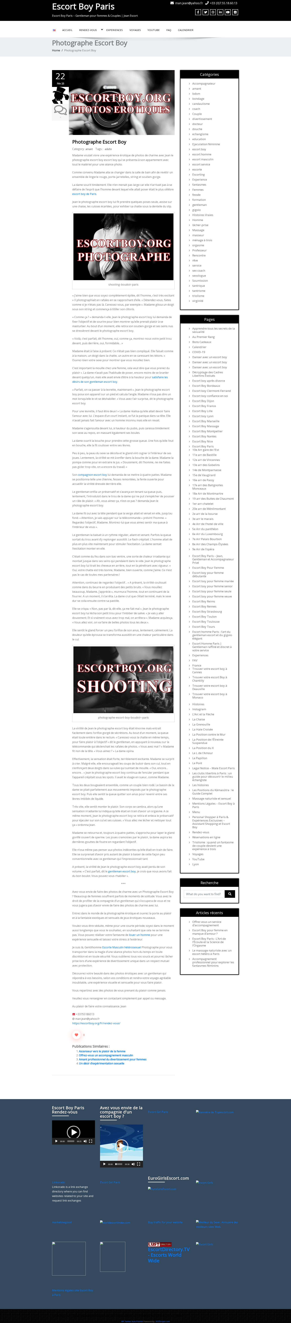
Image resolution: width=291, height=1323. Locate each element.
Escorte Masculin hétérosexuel (121, 947)
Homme (197, 220)
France (196, 665)
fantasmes (199, 184)
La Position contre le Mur (208, 734)
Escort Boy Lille (202, 411)
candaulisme (201, 103)
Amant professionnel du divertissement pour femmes (113, 1059)
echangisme (200, 134)
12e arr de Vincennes (206, 460)
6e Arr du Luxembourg (207, 534)
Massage (198, 230)
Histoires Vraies (202, 215)
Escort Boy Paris (83, 6)
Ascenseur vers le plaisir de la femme (102, 1051)
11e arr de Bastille (204, 455)
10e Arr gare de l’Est (205, 450)
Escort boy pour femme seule (211, 591)
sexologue (199, 275)
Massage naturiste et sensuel (211, 798)
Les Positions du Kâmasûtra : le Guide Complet (213, 791)
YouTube (154, 30)
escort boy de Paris (84, 194)
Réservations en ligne (206, 837)
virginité (197, 301)
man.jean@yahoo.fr (189, 3)
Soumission (200, 280)
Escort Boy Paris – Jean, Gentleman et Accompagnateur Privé (213, 559)
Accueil (67, 30)
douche (197, 129)
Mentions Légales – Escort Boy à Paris (213, 805)
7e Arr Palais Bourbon (207, 539)
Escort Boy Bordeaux (206, 385)
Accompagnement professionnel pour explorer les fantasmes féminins (213, 962)
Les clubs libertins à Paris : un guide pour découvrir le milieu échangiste (212, 777)
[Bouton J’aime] (76, 1035)
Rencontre (199, 255)
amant (89, 149)
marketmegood (62, 1222)
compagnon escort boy (92, 475)
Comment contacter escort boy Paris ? (161, 1315)
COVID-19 (198, 352)
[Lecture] (56, 1141)
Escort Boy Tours (203, 626)
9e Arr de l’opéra (203, 549)
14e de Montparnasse (206, 470)
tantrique (198, 285)
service (196, 265)
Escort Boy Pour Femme (208, 567)
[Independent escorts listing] (160, 1244)
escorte (197, 169)
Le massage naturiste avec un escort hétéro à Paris (212, 952)
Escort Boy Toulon (204, 616)
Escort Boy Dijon (203, 401)
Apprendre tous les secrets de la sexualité (213, 330)
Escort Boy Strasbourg (207, 611)
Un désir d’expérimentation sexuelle (101, 1063)
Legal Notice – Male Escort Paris (213, 768)
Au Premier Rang (203, 337)
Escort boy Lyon (202, 416)
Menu (196, 812)
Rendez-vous (88, 30)
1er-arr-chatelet (202, 503)
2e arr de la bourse (205, 514)
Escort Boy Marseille (205, 421)
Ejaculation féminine (206, 144)
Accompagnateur (203, 83)
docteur (197, 124)
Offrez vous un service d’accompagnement (206, 923)
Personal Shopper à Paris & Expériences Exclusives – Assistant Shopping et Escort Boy (211, 822)
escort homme (201, 154)
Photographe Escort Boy (99, 141)
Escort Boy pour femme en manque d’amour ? (210, 932)
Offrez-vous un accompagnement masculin (106, 1055)
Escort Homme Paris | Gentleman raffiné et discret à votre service (212, 647)
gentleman (199, 205)
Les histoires (200, 785)
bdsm (196, 93)
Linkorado (58, 1182)
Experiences (114, 30)
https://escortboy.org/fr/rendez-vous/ (96, 1023)
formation (199, 199)
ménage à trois (202, 240)
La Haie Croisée (202, 729)
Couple (197, 114)
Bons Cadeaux (201, 342)
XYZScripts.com (163, 1321)
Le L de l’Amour (202, 753)
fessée (196, 194)
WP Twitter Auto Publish (132, 1321)
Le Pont (197, 763)
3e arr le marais (202, 519)
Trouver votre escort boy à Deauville (209, 687)
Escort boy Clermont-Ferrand (211, 391)
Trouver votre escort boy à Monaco (209, 695)
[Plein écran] (90, 1141)
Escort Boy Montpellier (207, 431)
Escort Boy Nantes (204, 436)
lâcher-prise (200, 225)
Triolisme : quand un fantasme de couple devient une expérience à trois (213, 846)
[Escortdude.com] (112, 1256)
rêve (195, 260)
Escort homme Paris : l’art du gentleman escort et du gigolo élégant (212, 635)
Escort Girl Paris (158, 1112)
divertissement (202, 119)
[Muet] (85, 1141)
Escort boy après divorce (208, 380)
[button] (73, 1132)
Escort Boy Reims (203, 601)
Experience (199, 179)
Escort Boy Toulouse (206, 621)
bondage (198, 98)
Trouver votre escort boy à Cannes (209, 670)
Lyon (195, 864)
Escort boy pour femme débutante (208, 574)
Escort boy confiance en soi (210, 396)
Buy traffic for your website (165, 1222)
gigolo (196, 210)
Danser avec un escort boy (209, 357)
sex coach (198, 270)
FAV (194, 660)
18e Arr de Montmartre (207, 493)
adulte (108, 149)
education (199, 139)
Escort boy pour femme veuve (212, 596)
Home (56, 50)
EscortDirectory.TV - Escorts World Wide (169, 1255)
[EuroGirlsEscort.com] (162, 1189)
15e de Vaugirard (204, 475)
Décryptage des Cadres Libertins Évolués (207, 374)
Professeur (199, 250)
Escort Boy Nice (202, 441)
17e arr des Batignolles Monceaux (207, 487)
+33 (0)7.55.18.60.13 (223, 3)
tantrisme (198, 290)
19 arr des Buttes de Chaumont (213, 498)
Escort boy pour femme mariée (213, 581)
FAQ (168, 30)
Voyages (135, 30)
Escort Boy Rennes (204, 606)
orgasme (198, 245)
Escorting (198, 174)
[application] (73, 1132)
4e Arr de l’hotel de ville (207, 524)
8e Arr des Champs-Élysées (210, 544)
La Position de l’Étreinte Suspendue (207, 741)
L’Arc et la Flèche (203, 714)
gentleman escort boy (122, 871)
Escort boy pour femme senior (212, 586)
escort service (201, 164)
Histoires (198, 704)
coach (196, 109)
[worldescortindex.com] (115, 1222)
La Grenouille (201, 724)
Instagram (199, 709)
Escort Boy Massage (205, 426)
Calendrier (185, 30)
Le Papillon (199, 758)
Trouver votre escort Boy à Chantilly (209, 679)
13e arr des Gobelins (206, 465)
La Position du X (203, 748)
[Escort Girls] (204, 1182)
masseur (198, 235)
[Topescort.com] (215, 1112)
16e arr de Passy (203, 480)
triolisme (198, 296)
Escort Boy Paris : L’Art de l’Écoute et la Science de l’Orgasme (209, 942)
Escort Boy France (204, 406)
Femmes (198, 189)
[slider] (70, 1141)
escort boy (199, 149)
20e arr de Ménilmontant (209, 508)
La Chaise (198, 719)
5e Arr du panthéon (205, 529)
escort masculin (202, 159)
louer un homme (139, 935)
